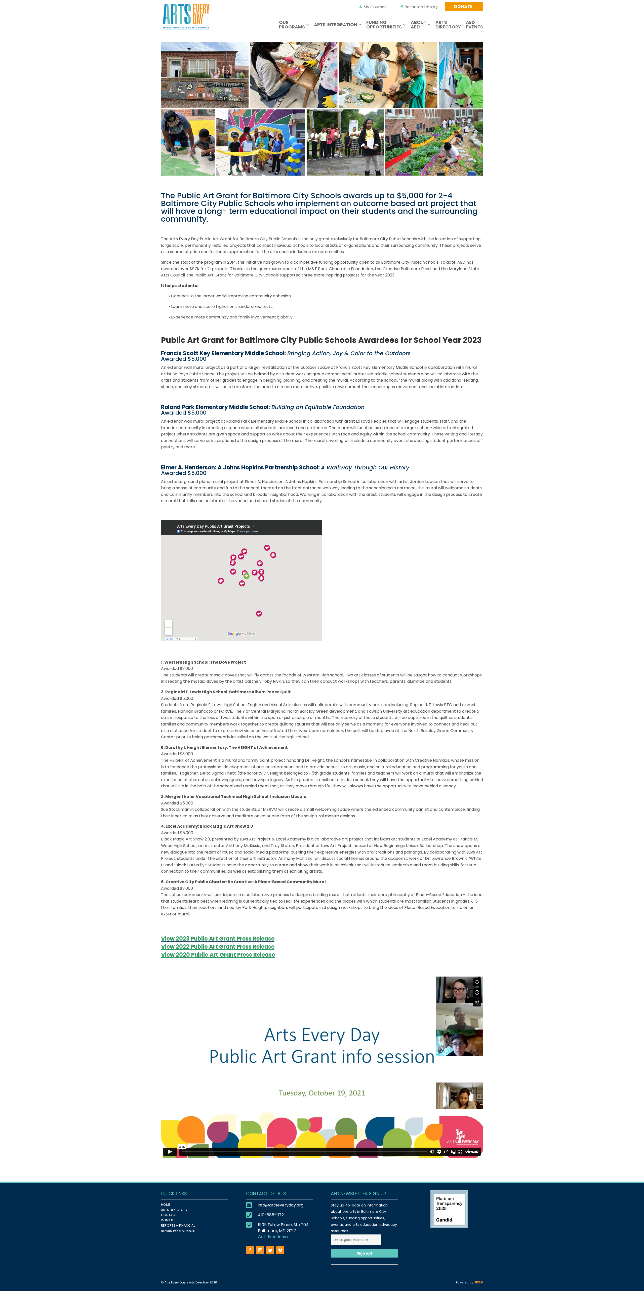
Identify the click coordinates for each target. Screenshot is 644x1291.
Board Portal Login (178, 1230)
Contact (169, 1215)
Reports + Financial (178, 1225)
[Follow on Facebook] (250, 1250)
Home (166, 1204)
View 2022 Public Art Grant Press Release (217, 947)
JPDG (478, 1282)
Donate (167, 1220)
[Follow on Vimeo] (280, 1250)
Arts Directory (174, 1209)
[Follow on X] (270, 1250)
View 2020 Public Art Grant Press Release (218, 955)
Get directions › (273, 1237)
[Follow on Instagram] (260, 1250)
